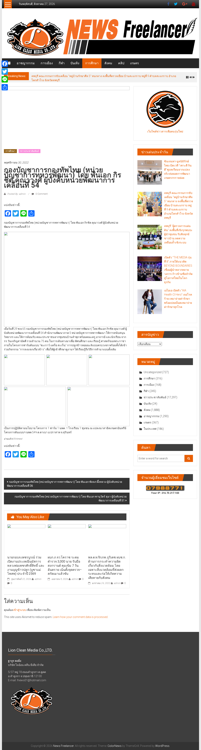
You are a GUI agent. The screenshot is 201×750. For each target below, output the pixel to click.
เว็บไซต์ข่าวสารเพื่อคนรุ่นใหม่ (165, 131)
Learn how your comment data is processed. (80, 617)
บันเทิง (74, 63)
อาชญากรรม (26, 63)
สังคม (108, 63)
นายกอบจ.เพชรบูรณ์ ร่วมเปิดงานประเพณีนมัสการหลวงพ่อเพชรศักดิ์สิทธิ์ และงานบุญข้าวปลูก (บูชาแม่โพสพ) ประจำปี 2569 (25, 565)
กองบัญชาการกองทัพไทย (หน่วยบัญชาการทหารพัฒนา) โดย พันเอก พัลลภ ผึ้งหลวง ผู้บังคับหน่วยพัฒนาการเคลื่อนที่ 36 (64, 483)
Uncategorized (153, 372)
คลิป (121, 63)
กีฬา (62, 63)
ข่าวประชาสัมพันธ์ (29, 151)
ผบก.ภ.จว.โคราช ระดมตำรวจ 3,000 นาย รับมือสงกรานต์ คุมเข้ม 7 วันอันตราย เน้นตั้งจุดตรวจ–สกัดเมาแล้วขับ (65, 565)
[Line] (5, 79)
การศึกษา (92, 63)
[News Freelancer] (100, 37)
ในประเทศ (150, 428)
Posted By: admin (16, 194)
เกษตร (134, 63)
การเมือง (47, 63)
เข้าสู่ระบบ (19, 609)
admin (38, 579)
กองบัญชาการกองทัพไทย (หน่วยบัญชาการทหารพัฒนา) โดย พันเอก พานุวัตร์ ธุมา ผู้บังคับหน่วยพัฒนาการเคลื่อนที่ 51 (71, 498)
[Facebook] (5, 64)
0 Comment (41, 194)
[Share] (5, 87)
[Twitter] (5, 71)
